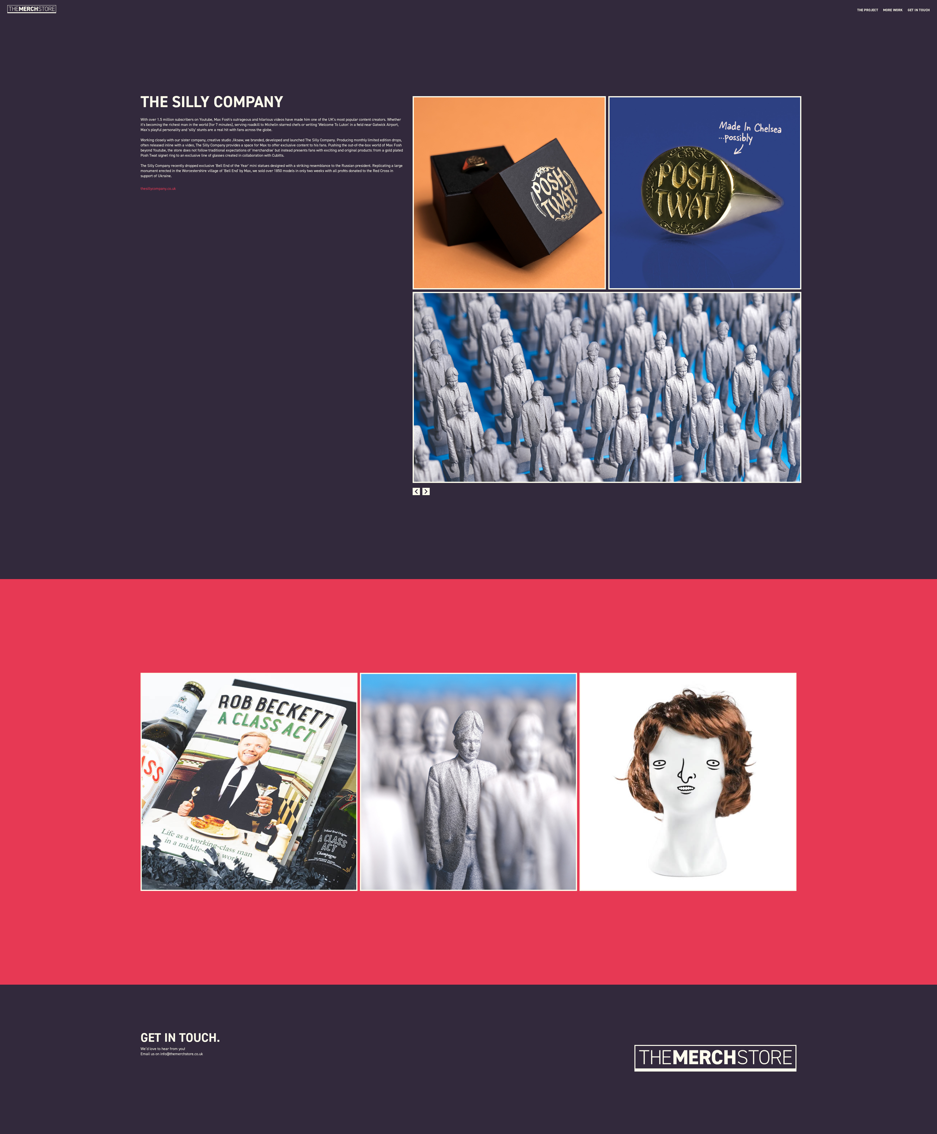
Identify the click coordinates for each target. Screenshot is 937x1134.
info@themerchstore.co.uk (181, 1053)
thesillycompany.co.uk (158, 188)
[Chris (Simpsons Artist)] (688, 782)
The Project (867, 10)
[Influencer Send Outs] (249, 782)
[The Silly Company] (468, 782)
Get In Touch (919, 10)
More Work (893, 10)
